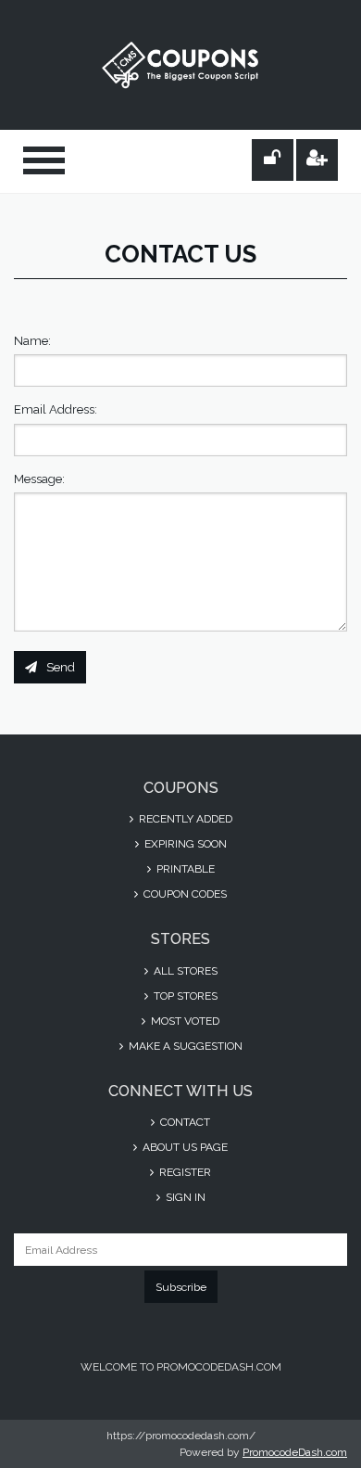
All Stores (184, 970)
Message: (39, 479)
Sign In (184, 1197)
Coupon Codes (184, 893)
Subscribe (181, 1287)
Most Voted (183, 1021)
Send (60, 667)
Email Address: (55, 409)
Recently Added (184, 818)
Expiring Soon (184, 843)
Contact (183, 1122)
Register (183, 1172)
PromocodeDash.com (295, 1452)
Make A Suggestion (184, 1046)
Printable (184, 868)
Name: (32, 341)
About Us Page (184, 1147)
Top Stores (184, 995)
